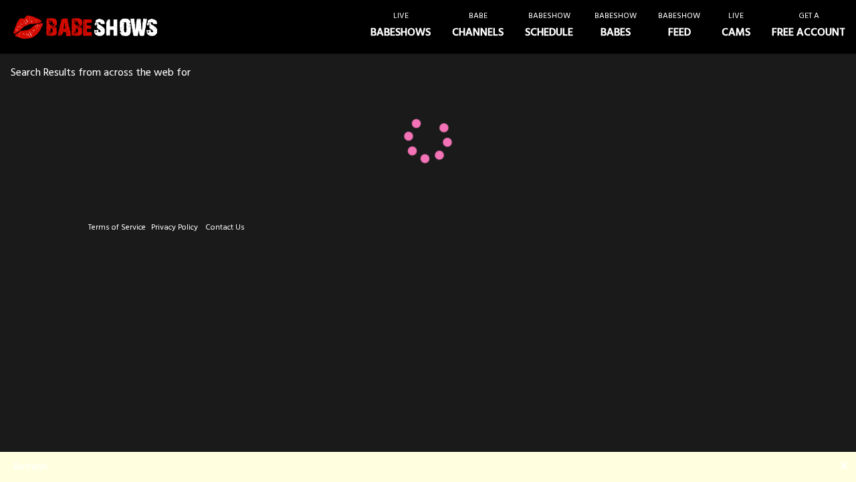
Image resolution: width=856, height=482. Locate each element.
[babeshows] (85, 27)
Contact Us (225, 227)
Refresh (30, 466)
